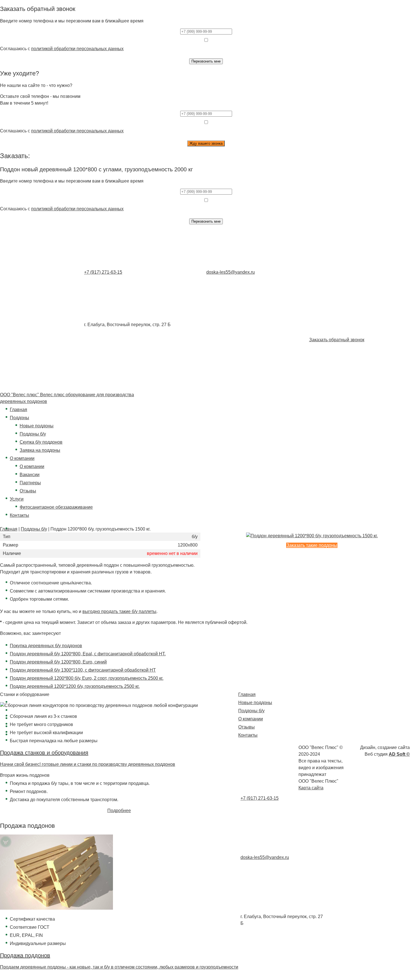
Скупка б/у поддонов (41, 442)
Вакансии (30, 474)
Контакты (19, 515)
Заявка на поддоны (40, 450)
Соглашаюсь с (62, 48)
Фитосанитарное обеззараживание (56, 507)
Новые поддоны (37, 425)
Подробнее (119, 810)
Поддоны (19, 417)
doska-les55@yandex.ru (230, 272)
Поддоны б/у (33, 434)
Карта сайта (310, 787)
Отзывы (28, 490)
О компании (22, 458)
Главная (18, 409)
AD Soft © (399, 754)
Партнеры (30, 482)
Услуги (17, 499)
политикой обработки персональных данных (77, 48)
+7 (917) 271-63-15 (103, 272)
